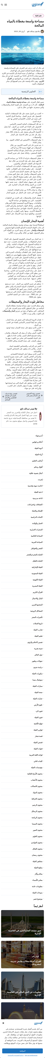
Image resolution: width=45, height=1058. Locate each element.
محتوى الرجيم (37, 805)
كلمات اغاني (38, 761)
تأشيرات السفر (37, 617)
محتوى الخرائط (37, 799)
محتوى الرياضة (37, 817)
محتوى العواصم (36, 842)
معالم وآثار (38, 874)
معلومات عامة (37, 886)
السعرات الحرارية (36, 529)
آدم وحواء (39, 436)
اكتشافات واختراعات (34, 504)
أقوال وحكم (38, 467)
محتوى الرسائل (36, 811)
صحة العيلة (38, 692)
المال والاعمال (37, 598)
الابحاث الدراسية (36, 517)
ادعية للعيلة (38, 492)
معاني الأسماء (37, 880)
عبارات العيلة (37, 698)
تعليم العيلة (38, 15)
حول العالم (38, 655)
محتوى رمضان (37, 855)
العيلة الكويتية (37, 580)
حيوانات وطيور (37, 661)
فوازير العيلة (38, 730)
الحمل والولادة (37, 523)
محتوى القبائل (37, 849)
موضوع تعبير (37, 899)
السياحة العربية (37, 542)
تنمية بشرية (38, 648)
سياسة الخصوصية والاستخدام (16, 1055)
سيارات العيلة (37, 686)
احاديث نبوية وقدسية (35, 486)
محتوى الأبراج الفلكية (34, 774)
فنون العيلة (38, 717)
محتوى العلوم (37, 836)
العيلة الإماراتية (37, 567)
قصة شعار (38, 736)
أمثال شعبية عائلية (35, 473)
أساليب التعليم (37, 461)
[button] (3, 1023)
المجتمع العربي (37, 605)
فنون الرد (39, 711)
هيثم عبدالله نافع (27, 408)
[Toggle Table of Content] (39, 92)
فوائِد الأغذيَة (38, 724)
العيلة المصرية (37, 586)
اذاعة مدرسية (37, 498)
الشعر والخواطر (36, 548)
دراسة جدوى (37, 667)
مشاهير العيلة (37, 861)
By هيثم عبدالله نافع (33, 31)
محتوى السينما (37, 824)
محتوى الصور (37, 830)
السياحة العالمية (36, 536)
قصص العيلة (38, 742)
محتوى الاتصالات (36, 786)
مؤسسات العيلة (36, 767)
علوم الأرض (38, 705)
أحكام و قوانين (37, 442)
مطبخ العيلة (38, 867)
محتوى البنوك (37, 792)
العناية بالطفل (37, 561)
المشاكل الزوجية (36, 611)
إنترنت (40, 479)
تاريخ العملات (37, 623)
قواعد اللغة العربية (35, 755)
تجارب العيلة (38, 630)
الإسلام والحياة (37, 511)
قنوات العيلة (38, 749)
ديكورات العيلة (37, 673)
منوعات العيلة (37, 893)
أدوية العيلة (38, 448)
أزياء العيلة (38, 454)
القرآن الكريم (37, 592)
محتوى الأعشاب (36, 780)
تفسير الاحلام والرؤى (34, 642)
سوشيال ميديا (37, 680)
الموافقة (22, 1051)
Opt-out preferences (31, 1055)
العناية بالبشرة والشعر (34, 554)
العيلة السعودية (37, 573)
